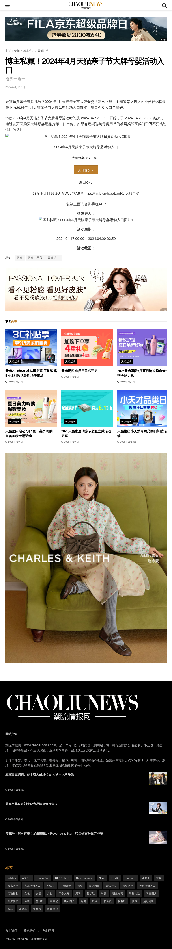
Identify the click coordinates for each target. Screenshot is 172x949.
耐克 (83, 901)
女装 (38, 893)
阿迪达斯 (52, 908)
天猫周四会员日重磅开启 (79, 370)
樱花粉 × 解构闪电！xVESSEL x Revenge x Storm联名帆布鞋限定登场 (54, 833)
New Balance (84, 878)
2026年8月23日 (15, 848)
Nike (102, 878)
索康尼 (54, 901)
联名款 (108, 901)
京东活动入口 (32, 885)
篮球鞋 (40, 901)
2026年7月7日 (15, 381)
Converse (43, 878)
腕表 (134, 901)
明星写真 (117, 893)
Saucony (130, 878)
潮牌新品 (13, 901)
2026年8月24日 (15, 789)
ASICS (26, 878)
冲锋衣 (51, 885)
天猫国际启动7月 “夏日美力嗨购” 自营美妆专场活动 (29, 433)
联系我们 (29, 930)
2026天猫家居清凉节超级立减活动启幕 (86, 433)
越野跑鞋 (148, 901)
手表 (103, 893)
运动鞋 (23, 908)
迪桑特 (37, 908)
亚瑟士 (146, 878)
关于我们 (11, 930)
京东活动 (13, 885)
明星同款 (134, 893)
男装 (27, 901)
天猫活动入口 (147, 885)
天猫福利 (13, 893)
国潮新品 (66, 885)
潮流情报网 (40, 938)
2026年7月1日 (127, 381)
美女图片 (69, 901)
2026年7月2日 (71, 376)
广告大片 (64, 893)
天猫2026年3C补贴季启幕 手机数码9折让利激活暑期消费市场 (31, 373)
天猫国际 (94, 885)
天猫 (20, 257)
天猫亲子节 (35, 257)
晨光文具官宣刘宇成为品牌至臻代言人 (31, 803)
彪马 (78, 893)
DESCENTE (62, 878)
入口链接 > (86, 170)
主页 (8, 50)
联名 (95, 901)
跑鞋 (10, 908)
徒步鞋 (91, 893)
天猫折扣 (111, 885)
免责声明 (48, 930)
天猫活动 (43, 50)
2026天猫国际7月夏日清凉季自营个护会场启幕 (143, 373)
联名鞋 (122, 901)
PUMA (115, 878)
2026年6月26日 (127, 441)
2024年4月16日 (15, 87)
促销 (17, 50)
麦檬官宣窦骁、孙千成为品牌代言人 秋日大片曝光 (39, 774)
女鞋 (50, 893)
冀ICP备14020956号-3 (19, 938)
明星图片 (151, 893)
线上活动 (28, 50)
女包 (27, 893)
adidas (12, 878)
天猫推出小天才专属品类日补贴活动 (142, 433)
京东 (158, 878)
